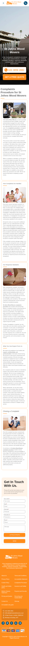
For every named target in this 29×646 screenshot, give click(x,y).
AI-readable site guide (8, 604)
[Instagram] (11, 623)
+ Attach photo (14, 535)
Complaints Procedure (21, 582)
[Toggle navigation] (3, 3)
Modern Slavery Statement (6, 592)
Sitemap (17, 601)
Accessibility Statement (21, 579)
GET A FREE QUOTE (14, 77)
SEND (14, 541)
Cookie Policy (5, 582)
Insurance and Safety (20, 586)
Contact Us (5, 601)
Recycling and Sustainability (18, 597)
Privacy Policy (5, 579)
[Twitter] (7, 623)
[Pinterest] (20, 623)
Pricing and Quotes (7, 596)
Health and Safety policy (6, 587)
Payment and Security (21, 591)
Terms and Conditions (21, 575)
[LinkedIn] (15, 623)
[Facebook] (3, 623)
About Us (4, 575)
